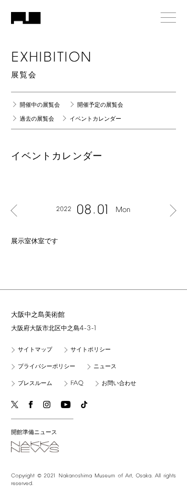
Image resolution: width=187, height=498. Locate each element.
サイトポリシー (90, 350)
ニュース (105, 366)
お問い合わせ (119, 383)
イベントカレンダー (95, 119)
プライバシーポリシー (46, 366)
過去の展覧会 (37, 119)
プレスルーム (35, 383)
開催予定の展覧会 (100, 105)
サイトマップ (35, 350)
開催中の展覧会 (40, 105)
